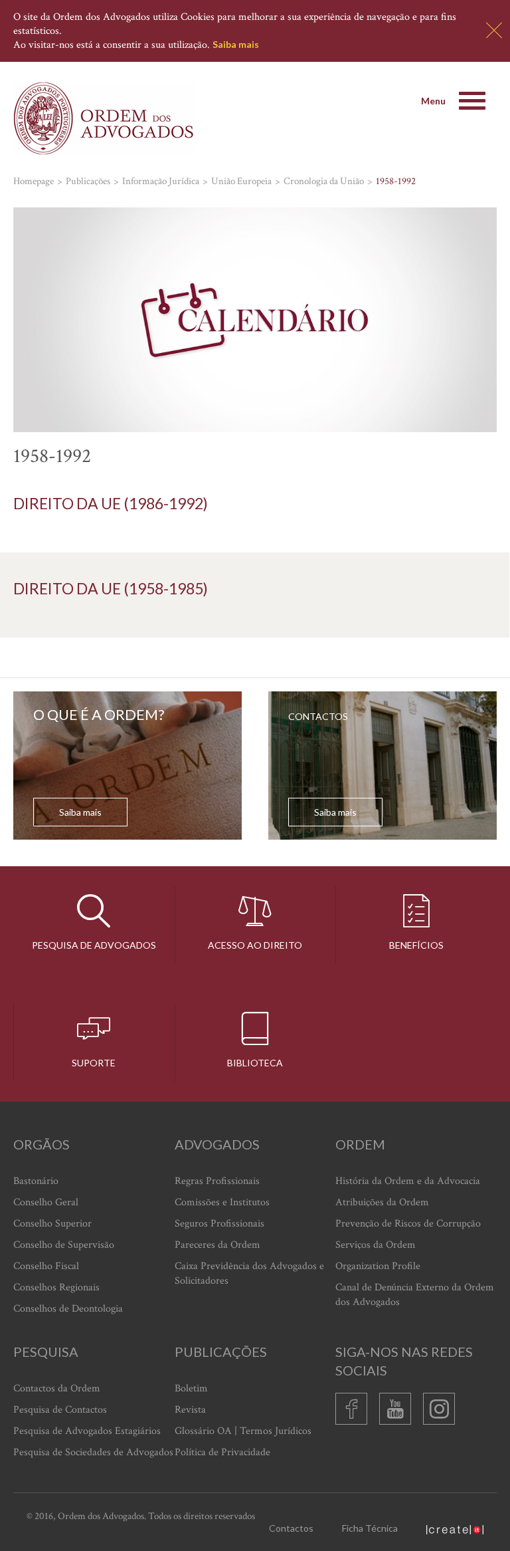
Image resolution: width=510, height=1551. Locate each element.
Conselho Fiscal (46, 1266)
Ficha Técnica (370, 1528)
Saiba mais (235, 44)
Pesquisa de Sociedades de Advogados (93, 1452)
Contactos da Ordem (56, 1388)
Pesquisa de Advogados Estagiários (87, 1431)
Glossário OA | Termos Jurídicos (243, 1431)
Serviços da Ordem (375, 1245)
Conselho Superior (52, 1224)
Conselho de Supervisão (63, 1245)
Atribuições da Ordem (382, 1202)
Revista (190, 1410)
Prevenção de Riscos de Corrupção (408, 1224)
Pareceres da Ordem (217, 1245)
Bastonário (35, 1181)
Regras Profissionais (217, 1181)
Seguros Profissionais (219, 1224)
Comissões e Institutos (222, 1202)
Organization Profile (377, 1266)
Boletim (191, 1388)
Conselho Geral (45, 1202)
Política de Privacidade (222, 1452)
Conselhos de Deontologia (68, 1309)
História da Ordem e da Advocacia (407, 1181)
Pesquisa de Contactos (60, 1410)
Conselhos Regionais (56, 1287)
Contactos (291, 1528)
